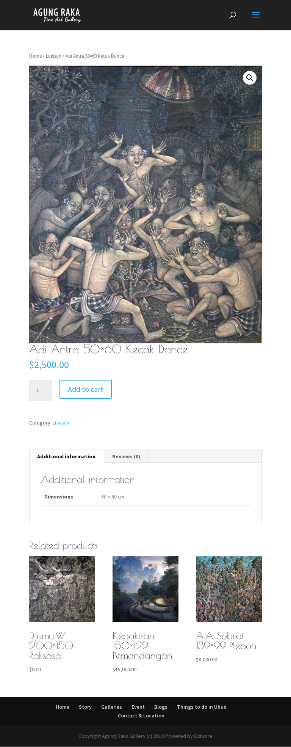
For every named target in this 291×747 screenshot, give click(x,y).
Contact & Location (141, 715)
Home (35, 56)
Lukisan (53, 56)
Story (85, 706)
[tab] (66, 456)
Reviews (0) (126, 456)
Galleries (111, 706)
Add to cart (85, 389)
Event (138, 706)
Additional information (66, 456)
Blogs (160, 706)
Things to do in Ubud (202, 706)
